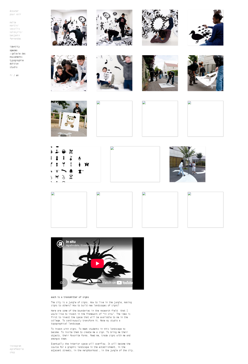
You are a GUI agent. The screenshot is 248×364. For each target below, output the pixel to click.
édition (14, 63)
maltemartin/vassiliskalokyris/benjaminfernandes (16, 30)
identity (15, 46)
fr (11, 75)
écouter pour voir (15, 13)
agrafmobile (17, 349)
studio (13, 67)
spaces (13, 50)
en (17, 75)
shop (12, 352)
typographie (17, 60)
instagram (15, 346)
